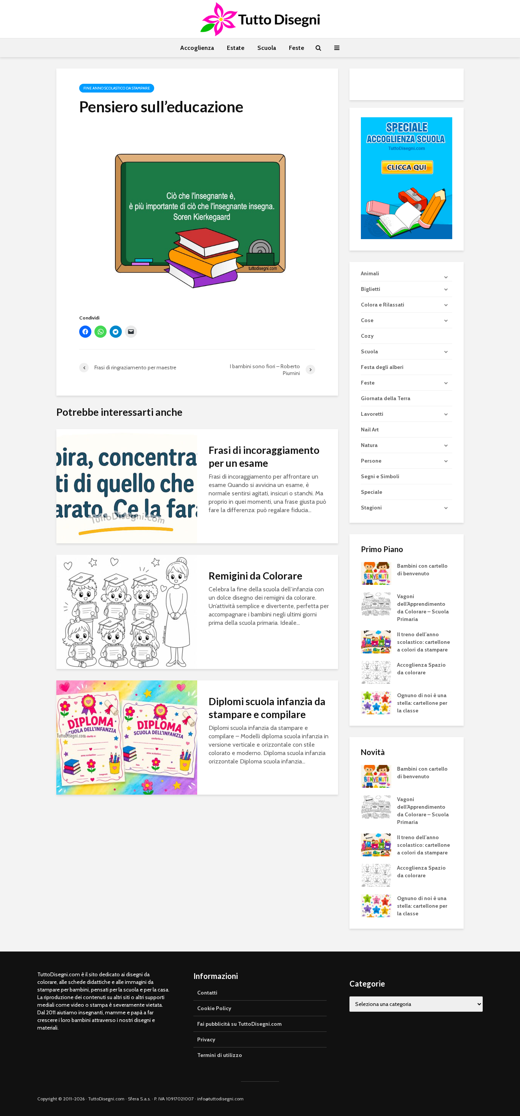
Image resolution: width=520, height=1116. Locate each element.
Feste (296, 47)
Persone (371, 460)
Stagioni (371, 507)
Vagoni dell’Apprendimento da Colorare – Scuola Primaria (423, 608)
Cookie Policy (214, 1008)
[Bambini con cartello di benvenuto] (376, 573)
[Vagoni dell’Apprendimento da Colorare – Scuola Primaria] (376, 603)
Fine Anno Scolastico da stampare (116, 88)
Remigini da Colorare (255, 576)
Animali (370, 273)
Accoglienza (197, 47)
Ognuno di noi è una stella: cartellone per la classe (422, 703)
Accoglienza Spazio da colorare (421, 668)
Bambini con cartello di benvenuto (422, 569)
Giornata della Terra (385, 398)
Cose (367, 320)
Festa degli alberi (382, 367)
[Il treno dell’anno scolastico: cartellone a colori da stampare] (376, 641)
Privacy (206, 1039)
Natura (369, 445)
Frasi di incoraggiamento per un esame (264, 456)
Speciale (371, 492)
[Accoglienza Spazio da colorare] (376, 672)
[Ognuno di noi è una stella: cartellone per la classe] (376, 702)
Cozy (367, 335)
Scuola (266, 47)
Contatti (207, 992)
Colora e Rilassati (382, 304)
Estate (235, 47)
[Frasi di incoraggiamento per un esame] (126, 485)
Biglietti (370, 289)
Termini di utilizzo (219, 1055)
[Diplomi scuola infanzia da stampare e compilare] (126, 736)
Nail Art (370, 429)
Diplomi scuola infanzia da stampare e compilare (267, 707)
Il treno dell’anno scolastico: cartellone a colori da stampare (423, 642)
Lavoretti (372, 413)
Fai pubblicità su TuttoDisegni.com (239, 1023)
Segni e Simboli (380, 476)
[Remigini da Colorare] (126, 611)
